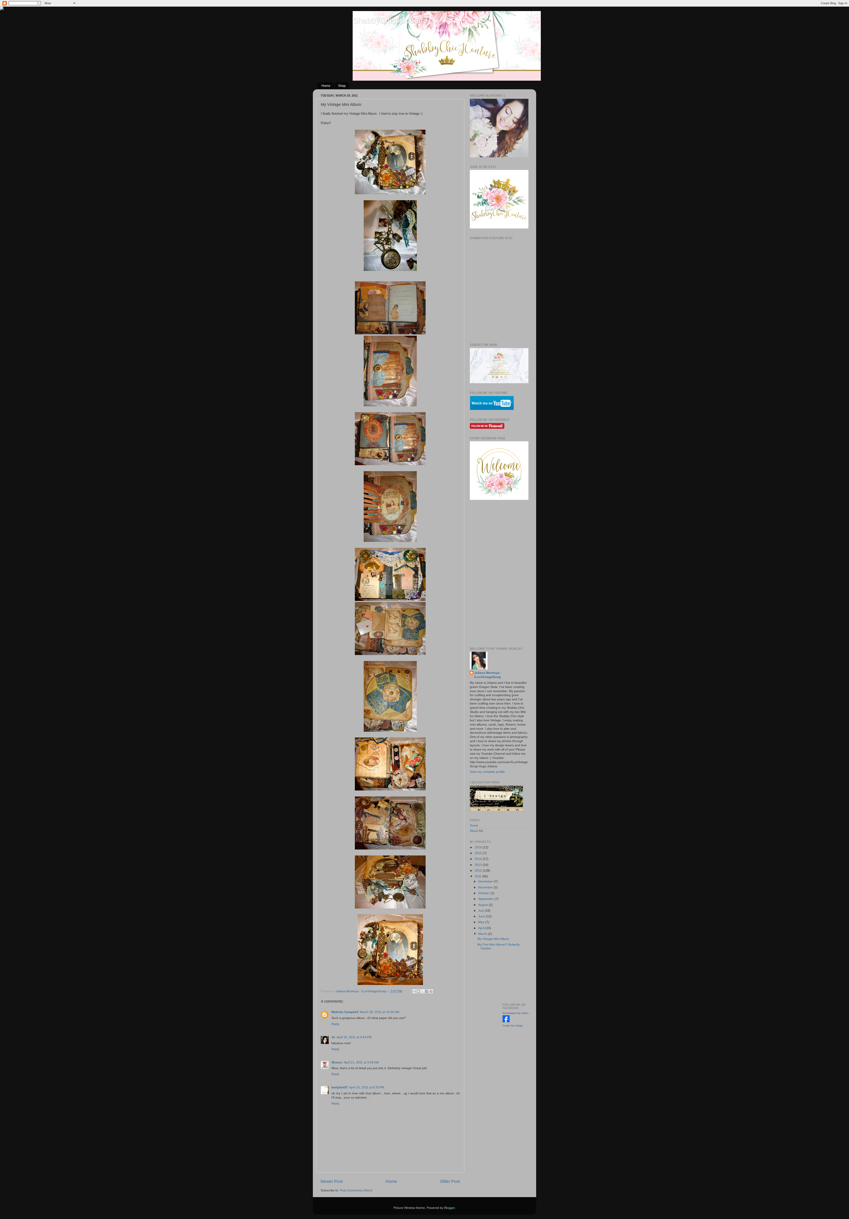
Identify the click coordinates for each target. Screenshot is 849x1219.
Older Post (450, 1181)
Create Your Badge (513, 1025)
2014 (479, 859)
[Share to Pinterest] (431, 991)
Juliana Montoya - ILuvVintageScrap (487, 675)
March (483, 933)
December (486, 881)
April (481, 928)
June (482, 916)
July (481, 910)
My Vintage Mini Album (493, 939)
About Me (476, 830)
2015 (479, 853)
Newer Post (332, 1181)
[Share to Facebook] (426, 991)
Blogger (449, 1207)
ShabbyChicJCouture (390, 20)
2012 (479, 870)
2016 (479, 847)
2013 (479, 865)
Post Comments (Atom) (356, 1190)
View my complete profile (487, 771)
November (486, 887)
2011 (478, 876)
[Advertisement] (499, 574)
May (481, 922)
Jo (333, 1037)
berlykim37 (339, 1087)
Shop (342, 86)
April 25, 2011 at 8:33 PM (366, 1087)
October (484, 893)
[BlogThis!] (418, 991)
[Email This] (414, 991)
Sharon (336, 1062)
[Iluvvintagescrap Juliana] (506, 1021)
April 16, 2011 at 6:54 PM (354, 1037)
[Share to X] (422, 991)
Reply (335, 1024)
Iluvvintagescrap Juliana (515, 1013)
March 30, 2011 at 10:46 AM (379, 1012)
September (486, 899)
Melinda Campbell (344, 1012)
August (483, 905)
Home (325, 86)
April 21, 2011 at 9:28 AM (361, 1062)
